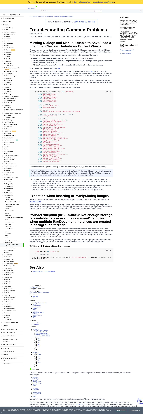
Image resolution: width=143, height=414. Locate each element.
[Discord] (36, 350)
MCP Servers (33, 292)
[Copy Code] (110, 91)
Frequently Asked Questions (12, 204)
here (58, 68)
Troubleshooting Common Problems (12, 245)
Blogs (34, 309)
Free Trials (35, 296)
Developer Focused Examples (12, 202)
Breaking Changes (9, 199)
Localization (8, 226)
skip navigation (31, 8)
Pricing (34, 298)
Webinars (35, 311)
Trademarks (79, 404)
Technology (36, 379)
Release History (37, 307)
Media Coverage (37, 383)
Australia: (43, 336)
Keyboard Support (9, 222)
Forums (35, 308)
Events (7, 231)
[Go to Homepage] (36, 8)
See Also (37, 267)
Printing (7, 219)
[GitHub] (36, 348)
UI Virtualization (9, 228)
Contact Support (127, 50)
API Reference (8, 363)
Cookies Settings (135, 410)
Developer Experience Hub (40, 303)
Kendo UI (32, 290)
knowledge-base (8, 351)
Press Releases (37, 381)
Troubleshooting (49, 16)
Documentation (37, 305)
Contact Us (35, 329)
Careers (35, 384)
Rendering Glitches (11, 248)
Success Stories (37, 322)
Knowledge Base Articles (11, 240)
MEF (6, 235)
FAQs (34, 317)
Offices (34, 385)
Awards (35, 380)
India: (42, 333)
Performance (8, 233)
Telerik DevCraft (34, 287)
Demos (34, 304)
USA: (42, 330)
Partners (35, 313)
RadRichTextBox (39, 16)
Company (35, 377)
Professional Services (38, 312)
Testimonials (36, 324)
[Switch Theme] (140, 11)
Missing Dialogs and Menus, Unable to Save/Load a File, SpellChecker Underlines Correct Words (70, 44)
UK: (41, 332)
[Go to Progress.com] (34, 370)
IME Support (8, 224)
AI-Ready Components (43, 292)
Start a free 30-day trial (84, 22)
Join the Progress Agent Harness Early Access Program (94, 2)
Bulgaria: (42, 334)
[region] (71, 410)
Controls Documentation (11, 14)
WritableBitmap (35, 202)
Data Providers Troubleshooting (44, 271)
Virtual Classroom (37, 315)
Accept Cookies (121, 410)
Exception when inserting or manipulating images (69, 196)
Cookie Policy (54, 410)
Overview (7, 197)
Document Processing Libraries (10, 340)
